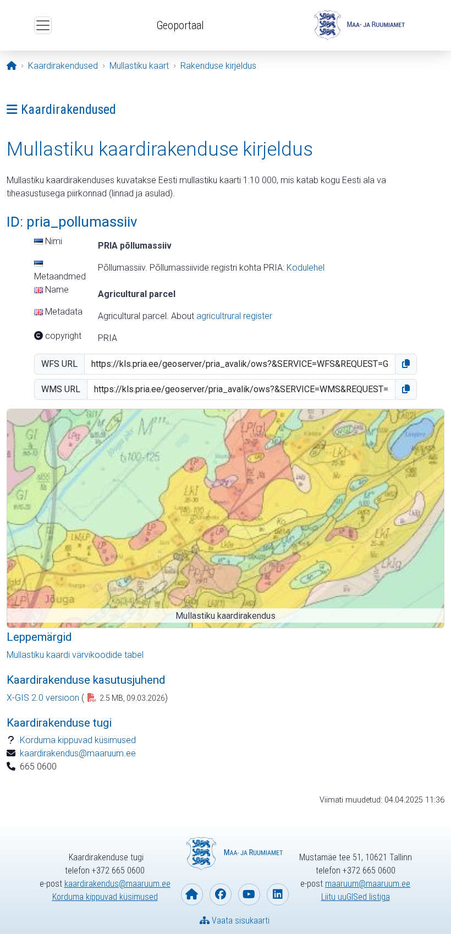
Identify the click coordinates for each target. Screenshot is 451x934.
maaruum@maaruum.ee (367, 883)
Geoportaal (180, 25)
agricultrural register (234, 316)
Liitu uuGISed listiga (355, 897)
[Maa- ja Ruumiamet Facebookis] (221, 894)
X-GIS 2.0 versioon (43, 698)
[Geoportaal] (358, 25)
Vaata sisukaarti (240, 920)
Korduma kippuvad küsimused (78, 740)
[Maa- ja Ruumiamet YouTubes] (249, 894)
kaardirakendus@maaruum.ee (78, 753)
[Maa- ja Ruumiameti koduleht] (192, 894)
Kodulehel (305, 267)
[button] (406, 364)
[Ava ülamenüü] (43, 25)
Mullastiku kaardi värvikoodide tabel (75, 655)
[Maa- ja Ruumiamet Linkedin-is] (278, 894)
